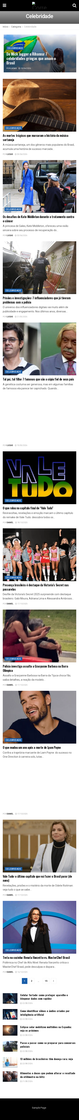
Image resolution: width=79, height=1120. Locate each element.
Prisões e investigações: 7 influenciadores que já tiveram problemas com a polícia (37, 300)
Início (5, 26)
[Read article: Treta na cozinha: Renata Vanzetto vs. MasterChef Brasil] (39, 927)
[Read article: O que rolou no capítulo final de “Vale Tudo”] (39, 477)
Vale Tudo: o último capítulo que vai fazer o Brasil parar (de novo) (37, 878)
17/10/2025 (22, 604)
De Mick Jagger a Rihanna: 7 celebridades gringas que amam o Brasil (31, 58)
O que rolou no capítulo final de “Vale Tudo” (28, 508)
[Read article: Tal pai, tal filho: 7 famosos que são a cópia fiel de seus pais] (39, 349)
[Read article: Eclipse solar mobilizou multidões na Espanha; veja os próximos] (10, 1030)
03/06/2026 (22, 235)
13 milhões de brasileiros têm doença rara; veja (46, 1059)
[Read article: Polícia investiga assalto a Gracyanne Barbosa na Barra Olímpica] (39, 636)
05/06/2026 (22, 154)
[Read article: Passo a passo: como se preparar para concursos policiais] (10, 1046)
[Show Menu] (4, 5)
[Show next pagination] (53, 981)
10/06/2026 (25, 68)
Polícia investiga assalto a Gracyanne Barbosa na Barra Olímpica (35, 668)
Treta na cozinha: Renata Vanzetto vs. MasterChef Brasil (36, 957)
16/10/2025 (22, 972)
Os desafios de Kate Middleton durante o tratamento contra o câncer (38, 219)
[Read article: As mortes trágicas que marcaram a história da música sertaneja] (39, 105)
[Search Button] (74, 5)
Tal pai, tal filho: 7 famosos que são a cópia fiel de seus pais (38, 379)
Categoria (16, 26)
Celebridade (30, 26)
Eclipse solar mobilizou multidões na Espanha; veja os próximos (46, 1028)
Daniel (10, 522)
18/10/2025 (22, 522)
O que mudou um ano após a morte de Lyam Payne (32, 747)
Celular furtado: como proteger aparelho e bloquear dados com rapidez (44, 997)
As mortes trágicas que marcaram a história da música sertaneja (35, 137)
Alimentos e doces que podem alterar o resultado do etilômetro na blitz (47, 1075)
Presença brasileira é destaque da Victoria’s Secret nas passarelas (36, 587)
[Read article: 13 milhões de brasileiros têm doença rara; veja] (10, 1062)
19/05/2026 (22, 445)
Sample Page (39, 1107)
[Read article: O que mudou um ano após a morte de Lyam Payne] (39, 717)
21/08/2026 (27, 1081)
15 (46, 981)
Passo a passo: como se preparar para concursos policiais (48, 1044)
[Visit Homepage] (39, 5)
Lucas (13, 68)
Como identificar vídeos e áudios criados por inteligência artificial (45, 1012)
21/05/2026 (22, 316)
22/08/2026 (27, 1003)
